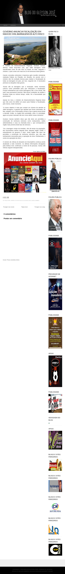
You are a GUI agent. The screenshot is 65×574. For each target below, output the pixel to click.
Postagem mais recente (8, 207)
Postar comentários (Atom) (13, 260)
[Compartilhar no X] (6, 197)
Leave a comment (35, 200)
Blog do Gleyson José (25, 200)
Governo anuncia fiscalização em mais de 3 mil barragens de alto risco (23, 32)
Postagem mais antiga (40, 207)
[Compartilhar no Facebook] (8, 197)
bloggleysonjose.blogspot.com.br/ (41, 571)
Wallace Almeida (24, 571)
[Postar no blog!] (5, 197)
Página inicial (24, 207)
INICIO (5, 25)
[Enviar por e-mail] (3, 197)
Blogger (49, 569)
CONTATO (13, 25)
